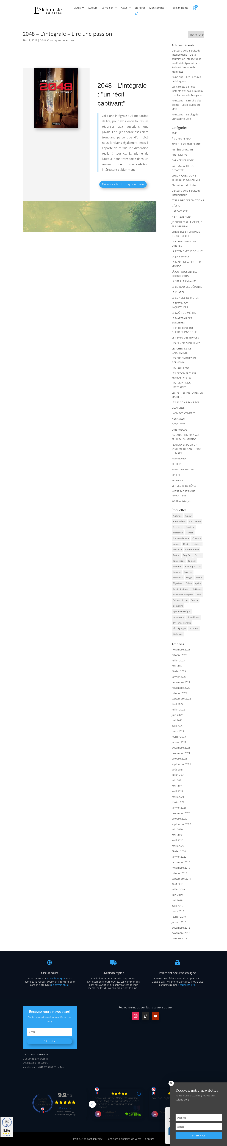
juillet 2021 (178, 775)
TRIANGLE (177, 480)
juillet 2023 (178, 660)
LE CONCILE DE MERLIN (185, 297)
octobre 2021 (179, 758)
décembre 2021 (181, 747)
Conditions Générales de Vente (124, 1138)
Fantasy (192, 560)
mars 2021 (178, 796)
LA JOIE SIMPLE (180, 256)
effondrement (192, 549)
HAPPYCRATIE (180, 211)
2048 (43, 40)
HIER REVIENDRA (181, 216)
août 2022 (177, 704)
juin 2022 (177, 715)
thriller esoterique (182, 622)
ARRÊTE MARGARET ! (184, 149)
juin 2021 (177, 780)
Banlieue (190, 526)
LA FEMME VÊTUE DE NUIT (187, 251)
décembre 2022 (181, 682)
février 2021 (179, 802)
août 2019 (177, 884)
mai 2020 (177, 835)
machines (178, 577)
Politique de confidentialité (88, 1138)
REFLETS (176, 464)
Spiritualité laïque (181, 611)
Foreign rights (180, 7)
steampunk (178, 617)
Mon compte (156, 7)
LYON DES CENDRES (183, 413)
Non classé (178, 418)
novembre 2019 (181, 867)
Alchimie (177, 515)
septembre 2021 (181, 764)
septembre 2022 (181, 698)
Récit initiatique (180, 588)
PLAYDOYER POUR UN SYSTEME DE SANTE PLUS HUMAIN (186, 449)
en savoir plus (59, 984)
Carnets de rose (181, 538)
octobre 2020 (179, 818)
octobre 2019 (179, 873)
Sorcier (194, 600)
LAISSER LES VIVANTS (184, 281)
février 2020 (179, 851)
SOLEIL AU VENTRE (183, 469)
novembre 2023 (181, 649)
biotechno (178, 532)
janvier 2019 (179, 922)
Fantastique (179, 560)
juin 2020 (177, 829)
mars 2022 (178, 731)
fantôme (177, 566)
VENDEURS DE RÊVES (184, 485)
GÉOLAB (176, 205)
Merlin (199, 577)
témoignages (179, 628)
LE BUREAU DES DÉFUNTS (187, 286)
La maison (107, 7)
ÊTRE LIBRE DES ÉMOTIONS (188, 200)
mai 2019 (177, 900)
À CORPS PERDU (181, 138)
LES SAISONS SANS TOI (185, 402)
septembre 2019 (181, 878)
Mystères (177, 583)
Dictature (196, 543)
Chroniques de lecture (60, 40)
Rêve (199, 594)
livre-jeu (188, 571)
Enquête (187, 555)
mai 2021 (177, 785)
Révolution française (183, 594)
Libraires (140, 7)
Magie (189, 577)
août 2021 (177, 769)
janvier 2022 (179, 742)
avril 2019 (177, 906)
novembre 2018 (181, 933)
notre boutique (56, 978)
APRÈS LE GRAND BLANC (186, 144)
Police (189, 583)
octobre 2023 (179, 655)
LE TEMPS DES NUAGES (185, 337)
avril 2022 (177, 725)
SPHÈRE (176, 475)
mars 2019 (178, 911)
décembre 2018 (181, 927)
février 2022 (179, 736)
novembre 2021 (181, 753)
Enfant (176, 555)
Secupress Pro (186, 984)
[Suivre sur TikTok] (145, 1016)
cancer (189, 532)
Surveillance (194, 617)
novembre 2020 (181, 813)
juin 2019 (177, 895)
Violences (177, 633)
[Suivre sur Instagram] (135, 1016)
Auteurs (93, 7)
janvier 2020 (179, 856)
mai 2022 (177, 720)
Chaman (196, 538)
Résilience (197, 588)
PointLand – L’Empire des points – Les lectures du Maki (186, 105)
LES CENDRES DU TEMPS (186, 343)
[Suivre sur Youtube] (155, 1016)
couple (176, 543)
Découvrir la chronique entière (123, 184)
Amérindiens (179, 521)
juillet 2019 (178, 889)
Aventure (177, 526)
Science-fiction (180, 600)
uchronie (194, 628)
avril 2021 (177, 791)
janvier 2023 (179, 676)
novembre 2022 (181, 687)
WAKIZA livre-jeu (181, 501)
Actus (124, 7)
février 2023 (179, 671)
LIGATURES (178, 407)
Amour (188, 515)
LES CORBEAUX (180, 367)
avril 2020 (177, 840)
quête (198, 583)
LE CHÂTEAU (179, 292)
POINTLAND (179, 458)
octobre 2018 (179, 938)
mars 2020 (178, 846)
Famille (198, 555)
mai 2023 (177, 665)
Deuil (185, 543)
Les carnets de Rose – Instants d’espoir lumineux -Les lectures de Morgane (187, 91)
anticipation (195, 521)
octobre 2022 (179, 693)
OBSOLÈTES (179, 424)
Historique (190, 566)
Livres (77, 7)
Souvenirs (178, 605)
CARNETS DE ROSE (183, 160)
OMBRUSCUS (179, 429)
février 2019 (179, 916)
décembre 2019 (181, 862)
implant (177, 571)
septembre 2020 (181, 824)
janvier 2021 (179, 807)
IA (200, 566)
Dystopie (177, 549)
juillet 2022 (178, 709)
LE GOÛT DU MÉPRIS (184, 312)
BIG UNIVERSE (180, 155)
